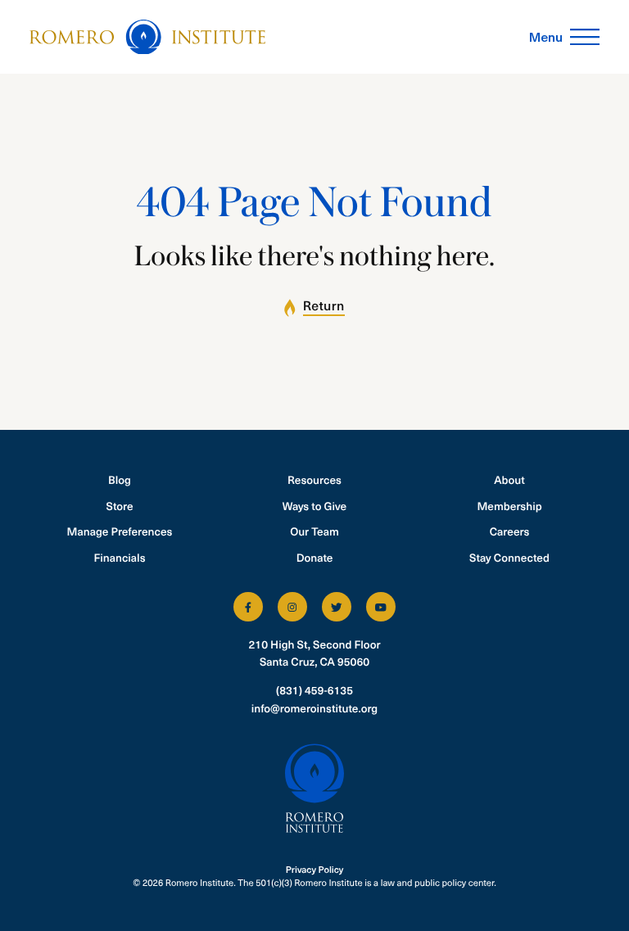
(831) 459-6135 (314, 689)
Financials (119, 557)
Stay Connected (509, 557)
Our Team (314, 531)
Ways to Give (314, 505)
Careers (510, 531)
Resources (314, 479)
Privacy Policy (315, 869)
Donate (314, 557)
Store (119, 505)
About (509, 479)
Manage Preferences (120, 531)
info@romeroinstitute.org (314, 707)
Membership (509, 505)
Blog (119, 479)
